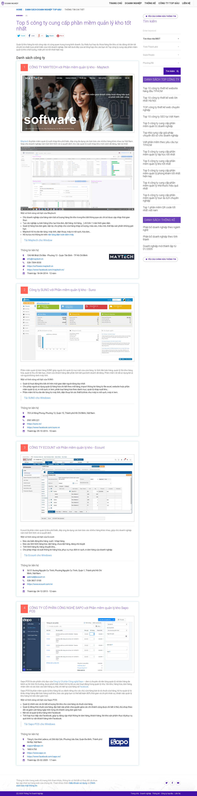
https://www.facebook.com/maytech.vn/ (45, 270)
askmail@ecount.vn (36, 577)
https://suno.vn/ (34, 424)
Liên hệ (186, 3)
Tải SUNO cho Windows (37, 397)
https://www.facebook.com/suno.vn (43, 427)
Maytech (25, 141)
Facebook (84, 687)
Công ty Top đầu (168, 3)
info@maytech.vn (35, 259)
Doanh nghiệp (133, 3)
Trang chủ (115, 3)
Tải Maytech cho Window (38, 240)
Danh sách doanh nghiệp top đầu (43, 9)
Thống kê (150, 3)
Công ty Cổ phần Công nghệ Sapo (68, 681)
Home (19, 9)
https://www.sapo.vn (36, 753)
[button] (162, 39)
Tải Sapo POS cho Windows (39, 724)
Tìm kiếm (170, 71)
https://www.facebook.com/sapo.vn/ (44, 756)
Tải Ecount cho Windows (38, 555)
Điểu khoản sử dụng (78, 783)
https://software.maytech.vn (40, 266)
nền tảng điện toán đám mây (61, 234)
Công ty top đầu (167, 794)
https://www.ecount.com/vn (40, 584)
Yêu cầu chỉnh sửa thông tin (162, 16)
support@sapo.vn (35, 746)
